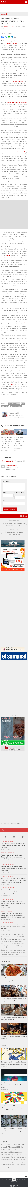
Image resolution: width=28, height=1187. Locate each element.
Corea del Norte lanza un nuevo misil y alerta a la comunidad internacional (19, 441)
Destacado (4, 841)
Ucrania (3, 954)
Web (4, 500)
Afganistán (3, 934)
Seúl (14, 952)
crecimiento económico (5, 941)
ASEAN (9, 934)
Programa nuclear (21, 950)
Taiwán (17, 952)
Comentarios (8, 461)
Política (10, 841)
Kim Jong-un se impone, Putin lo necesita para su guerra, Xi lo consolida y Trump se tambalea (13, 845)
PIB (17, 950)
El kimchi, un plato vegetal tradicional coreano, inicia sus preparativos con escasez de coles (12, 980)
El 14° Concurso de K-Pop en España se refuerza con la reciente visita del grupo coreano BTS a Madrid (13, 1108)
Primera (19, 406)
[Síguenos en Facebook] (21, 516)
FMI (17, 943)
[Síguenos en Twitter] (23, 516)
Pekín (15, 950)
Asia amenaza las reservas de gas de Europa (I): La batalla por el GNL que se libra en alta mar (13, 868)
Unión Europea (8, 954)
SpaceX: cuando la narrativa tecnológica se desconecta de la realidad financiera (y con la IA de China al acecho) (13, 892)
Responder (8, 471)
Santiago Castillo (9, 26)
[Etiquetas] (22, 837)
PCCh (12, 950)
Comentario (6, 481)
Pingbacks (20, 461)
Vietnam (12, 954)
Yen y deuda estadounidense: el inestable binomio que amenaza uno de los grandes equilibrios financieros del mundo (13, 880)
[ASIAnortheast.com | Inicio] (4, 2)
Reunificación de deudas (11, 465)
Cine (11, 936)
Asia (9, 403)
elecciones (16, 941)
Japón (3, 406)
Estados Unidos (7, 943)
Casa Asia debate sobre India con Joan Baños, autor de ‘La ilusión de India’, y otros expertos (14, 1085)
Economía (4, 14)
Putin (2, 952)
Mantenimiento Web (7, 823)
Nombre (5, 492)
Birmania (16, 934)
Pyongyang (6, 952)
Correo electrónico (19, 493)
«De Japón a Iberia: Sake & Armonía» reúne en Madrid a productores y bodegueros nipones (13, 1131)
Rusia (11, 952)
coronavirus (21, 939)
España (20, 941)
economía (18, 403)
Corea (14, 936)
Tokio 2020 (22, 952)
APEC (7, 934)
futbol (19, 943)
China (13, 403)
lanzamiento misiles (16, 948)
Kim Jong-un (9, 948)
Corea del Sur (12, 939)
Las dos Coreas (17, 1159)
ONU (10, 950)
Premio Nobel (13, 406)
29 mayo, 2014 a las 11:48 (12, 467)
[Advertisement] (14, 7)
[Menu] (26, 2)
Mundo (7, 406)
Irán (13, 946)
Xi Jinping (17, 954)
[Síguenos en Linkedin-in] (26, 516)
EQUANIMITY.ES (18, 823)
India (11, 946)
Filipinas (14, 943)
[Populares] (5, 837)
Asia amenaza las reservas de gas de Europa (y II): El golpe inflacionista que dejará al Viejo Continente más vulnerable (13, 857)
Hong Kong (6, 946)
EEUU (22, 403)
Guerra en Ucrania (23, 1154)
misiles (7, 950)
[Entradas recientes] (14, 837)
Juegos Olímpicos (20, 1157)
